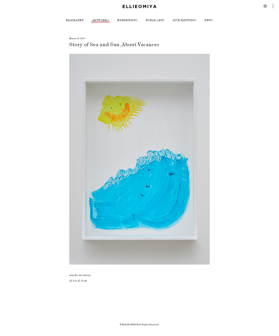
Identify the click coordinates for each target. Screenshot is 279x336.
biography (75, 20)
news (208, 20)
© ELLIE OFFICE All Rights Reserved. (139, 324)
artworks (100, 20)
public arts (155, 20)
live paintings (184, 20)
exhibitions (127, 20)
